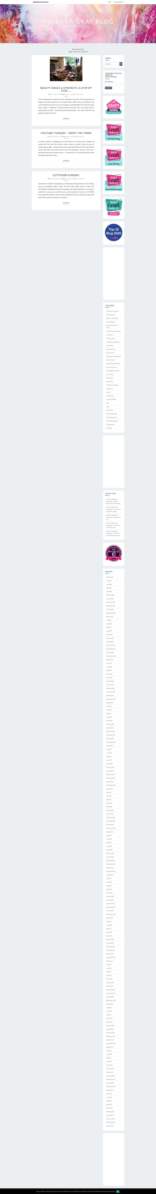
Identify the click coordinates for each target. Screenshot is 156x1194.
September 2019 (110, 871)
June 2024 (109, 667)
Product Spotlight (111, 399)
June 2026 (109, 584)
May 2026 (108, 588)
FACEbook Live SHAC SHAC (113, 356)
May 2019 (108, 885)
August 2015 (109, 1047)
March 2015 (109, 1065)
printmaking (109, 396)
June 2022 (109, 753)
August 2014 (109, 1090)
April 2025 (109, 631)
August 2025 (109, 616)
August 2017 (109, 961)
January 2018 (110, 943)
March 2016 (109, 1022)
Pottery (108, 392)
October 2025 (110, 609)
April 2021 (109, 803)
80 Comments (79, 94)
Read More (66, 118)
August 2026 (109, 577)
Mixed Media (109, 381)
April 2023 (109, 717)
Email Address (109, 81)
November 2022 (110, 735)
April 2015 (109, 1061)
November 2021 (110, 778)
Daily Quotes (109, 345)
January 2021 (110, 814)
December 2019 (110, 860)
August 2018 (109, 918)
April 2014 (109, 1104)
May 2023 (108, 713)
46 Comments (80, 136)
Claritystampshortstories (113, 331)
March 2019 (109, 893)
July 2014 (108, 1093)
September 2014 (110, 1086)
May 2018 (108, 928)
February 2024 (110, 681)
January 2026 (110, 598)
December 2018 (110, 903)
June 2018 (109, 925)
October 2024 (110, 652)
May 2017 (108, 972)
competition (109, 335)
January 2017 (110, 986)
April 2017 (109, 975)
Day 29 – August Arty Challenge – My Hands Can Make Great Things (113, 509)
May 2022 (108, 756)
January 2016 (110, 1029)
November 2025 (110, 606)
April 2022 (109, 760)
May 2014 (108, 1101)
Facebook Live (110, 353)
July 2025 (108, 620)
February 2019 (110, 896)
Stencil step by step (111, 417)
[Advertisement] (113, 273)
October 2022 (110, 738)
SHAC (107, 406)
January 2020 (110, 857)
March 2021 (109, 806)
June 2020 (109, 839)
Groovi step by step (111, 367)
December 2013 (110, 1119)
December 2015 (110, 1032)
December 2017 (110, 946)
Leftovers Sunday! (66, 175)
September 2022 (110, 742)
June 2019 (109, 882)
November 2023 (110, 692)
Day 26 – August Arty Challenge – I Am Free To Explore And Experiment (113, 533)
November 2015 (110, 1036)
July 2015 (108, 1050)
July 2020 (108, 835)
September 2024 (110, 656)
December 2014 (110, 1076)
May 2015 (108, 1058)
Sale (107, 403)
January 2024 (110, 685)
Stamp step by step (111, 414)
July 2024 (108, 663)
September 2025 (110, 613)
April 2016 (109, 1018)
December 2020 (110, 817)
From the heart (110, 360)
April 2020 (109, 846)
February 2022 (110, 767)
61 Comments (80, 178)
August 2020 (109, 832)
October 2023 (110, 695)
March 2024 (109, 677)
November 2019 (110, 864)
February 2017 (110, 982)
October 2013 (110, 1126)
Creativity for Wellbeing (113, 342)
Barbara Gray (68, 94)
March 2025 (109, 634)
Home (109, 2)
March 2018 (109, 936)
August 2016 (109, 1004)
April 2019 (109, 889)
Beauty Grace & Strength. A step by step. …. (66, 89)
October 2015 (110, 1040)
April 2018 (109, 932)
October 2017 (110, 954)
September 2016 (110, 1000)
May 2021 (108, 799)
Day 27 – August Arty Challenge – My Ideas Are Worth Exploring (113, 525)
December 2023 (110, 688)
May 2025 (108, 627)
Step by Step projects (112, 421)
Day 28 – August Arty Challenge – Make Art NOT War (113, 517)
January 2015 (110, 1072)
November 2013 (110, 1122)
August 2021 (109, 789)
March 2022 (109, 763)
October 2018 (110, 911)
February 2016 (110, 1025)
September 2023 (110, 699)
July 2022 (108, 749)
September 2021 (110, 785)
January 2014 (110, 1115)
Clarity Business (110, 322)
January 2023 (110, 728)
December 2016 (110, 989)
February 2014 (110, 1111)
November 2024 (110, 649)
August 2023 (109, 702)
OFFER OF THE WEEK (112, 385)
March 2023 (109, 720)
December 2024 (110, 645)
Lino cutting (109, 374)
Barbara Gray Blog (40, 2)
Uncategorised (110, 424)
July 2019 (108, 878)
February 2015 (110, 1068)
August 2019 (109, 875)
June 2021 (109, 796)
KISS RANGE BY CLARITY (113, 371)
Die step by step (110, 349)
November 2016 (110, 993)
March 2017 (109, 979)
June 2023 (109, 710)
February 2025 (110, 638)
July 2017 (108, 964)
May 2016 (108, 1015)
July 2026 (108, 581)
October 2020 (110, 824)
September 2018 (110, 914)
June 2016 (109, 1011)
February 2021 (110, 810)
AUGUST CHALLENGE (112, 318)
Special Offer (109, 410)
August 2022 (109, 746)
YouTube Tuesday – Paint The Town (66, 133)
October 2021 (110, 781)
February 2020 (110, 853)
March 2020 (109, 850)
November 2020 (110, 821)
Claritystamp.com (118, 2)
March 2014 (109, 1108)
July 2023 (108, 706)
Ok (118, 1191)
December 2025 (110, 602)
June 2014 (109, 1097)
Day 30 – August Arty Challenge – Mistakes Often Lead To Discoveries (113, 501)
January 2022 (110, 771)
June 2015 (109, 1054)
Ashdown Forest (110, 314)
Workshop (109, 428)
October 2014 (110, 1083)
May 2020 (108, 842)
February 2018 (110, 939)
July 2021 (108, 792)
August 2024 (109, 659)
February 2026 (110, 595)
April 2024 (109, 674)
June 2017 (109, 968)
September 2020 (110, 828)
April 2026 (109, 591)
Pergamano (109, 388)
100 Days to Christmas (112, 311)
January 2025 (110, 642)
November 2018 (110, 907)
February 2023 (110, 724)
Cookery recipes (110, 338)
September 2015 (110, 1043)
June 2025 (109, 624)
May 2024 (108, 670)
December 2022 (110, 731)
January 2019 (110, 900)
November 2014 (110, 1079)
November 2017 (110, 950)
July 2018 (108, 921)
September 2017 (110, 957)
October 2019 (110, 868)
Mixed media (109, 378)
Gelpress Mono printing (112, 363)
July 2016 (108, 1007)
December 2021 (110, 774)
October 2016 (110, 997)
